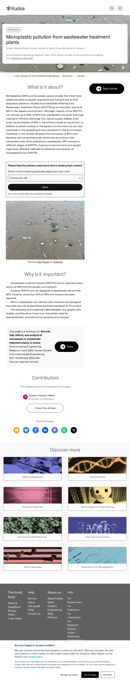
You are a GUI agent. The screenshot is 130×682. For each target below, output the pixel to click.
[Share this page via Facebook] (36, 429)
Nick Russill (43, 262)
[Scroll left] (8, 76)
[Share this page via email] (17, 429)
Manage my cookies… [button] (70, 674)
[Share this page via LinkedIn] (45, 429)
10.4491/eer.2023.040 (22, 58)
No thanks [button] (107, 674)
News (51, 602)
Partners (52, 617)
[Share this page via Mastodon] (55, 429)
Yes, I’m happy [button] (90, 674)
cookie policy (35, 656)
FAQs (31, 609)
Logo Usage (15, 618)
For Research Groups (72, 625)
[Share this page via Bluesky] (26, 429)
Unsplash (58, 262)
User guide (34, 606)
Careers (52, 606)
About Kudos (55, 598)
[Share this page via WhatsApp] (64, 429)
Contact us (34, 613)
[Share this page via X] (74, 429)
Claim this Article (45, 408)
